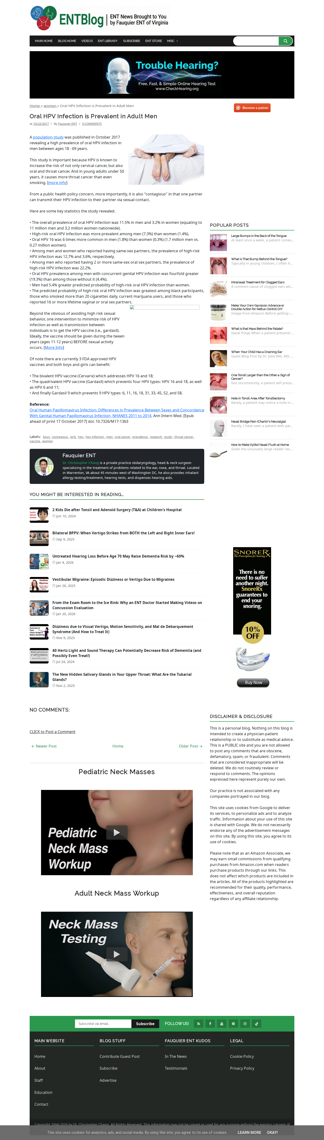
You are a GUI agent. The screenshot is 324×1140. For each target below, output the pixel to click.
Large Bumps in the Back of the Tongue (259, 236)
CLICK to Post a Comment (52, 731)
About (39, 1068)
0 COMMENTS (92, 124)
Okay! (272, 1132)
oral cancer (123, 437)
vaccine (35, 441)
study (168, 437)
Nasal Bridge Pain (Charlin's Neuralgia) (258, 421)
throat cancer (184, 437)
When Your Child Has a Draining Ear (256, 352)
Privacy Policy (242, 1068)
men (109, 437)
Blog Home (67, 41)
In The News (176, 1056)
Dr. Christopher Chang (81, 462)
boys (47, 437)
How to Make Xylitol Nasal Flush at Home (260, 444)
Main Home (44, 41)
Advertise (108, 1080)
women (47, 441)
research (156, 437)
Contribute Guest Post (120, 1056)
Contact (41, 1104)
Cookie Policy (242, 1056)
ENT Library (108, 41)
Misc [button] (170, 41)
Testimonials (176, 1068)
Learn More (250, 1132)
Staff (38, 1080)
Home (117, 746)
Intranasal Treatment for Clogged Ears (257, 282)
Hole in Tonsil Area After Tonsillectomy (258, 398)
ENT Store (153, 41)
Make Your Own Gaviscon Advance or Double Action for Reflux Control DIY (257, 307)
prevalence (140, 437)
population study (48, 137)
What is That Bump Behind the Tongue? (259, 259)
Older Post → (191, 746)
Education (43, 1092)
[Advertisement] (252, 502)
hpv (81, 437)
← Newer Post (44, 746)
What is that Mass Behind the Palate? (257, 328)
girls (73, 437)
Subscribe (131, 41)
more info (57, 182)
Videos (87, 41)
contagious (60, 437)
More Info (54, 347)
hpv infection (95, 437)
